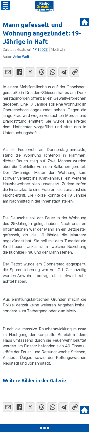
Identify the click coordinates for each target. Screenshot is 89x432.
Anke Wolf (21, 57)
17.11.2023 (40, 50)
